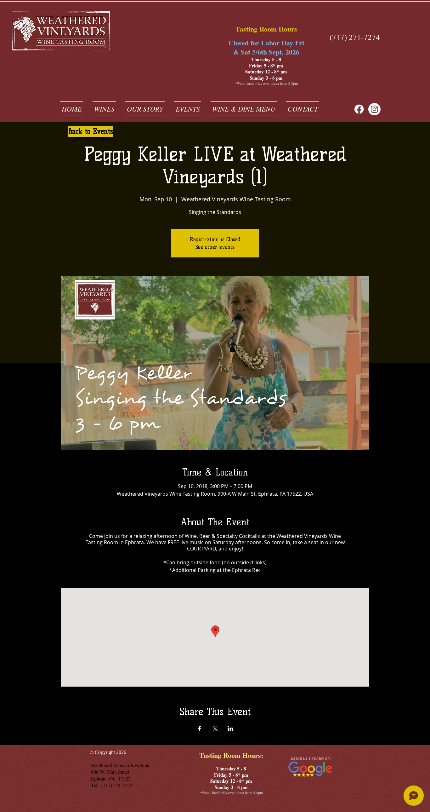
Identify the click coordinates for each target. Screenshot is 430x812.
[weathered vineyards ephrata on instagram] (374, 109)
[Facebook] (359, 109)
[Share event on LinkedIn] (231, 728)
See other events (215, 247)
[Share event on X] (215, 728)
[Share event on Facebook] (200, 728)
